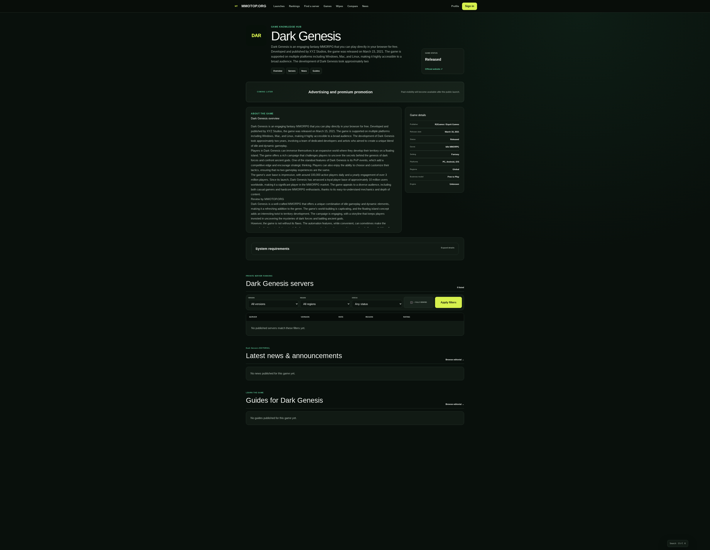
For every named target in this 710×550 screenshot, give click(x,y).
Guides (316, 71)
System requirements (355, 249)
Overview (277, 71)
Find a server (311, 6)
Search (678, 543)
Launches (279, 6)
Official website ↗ (433, 69)
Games (328, 6)
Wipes (339, 6)
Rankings (294, 6)
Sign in (469, 6)
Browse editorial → (455, 359)
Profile (455, 6)
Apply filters (448, 302)
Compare (352, 6)
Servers (291, 71)
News (365, 6)
